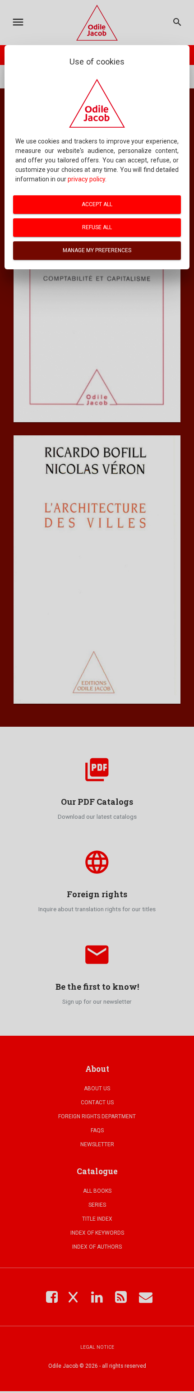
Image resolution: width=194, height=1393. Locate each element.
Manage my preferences (97, 250)
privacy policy (86, 179)
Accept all (97, 204)
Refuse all (97, 227)
